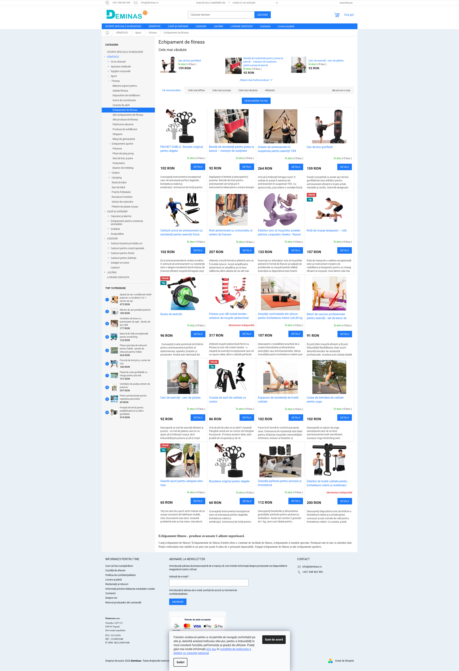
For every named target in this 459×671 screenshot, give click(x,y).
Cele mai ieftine (196, 90)
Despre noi (111, 597)
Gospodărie (117, 233)
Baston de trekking (123, 167)
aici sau (211, 649)
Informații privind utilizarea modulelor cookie (130, 588)
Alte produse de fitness (125, 119)
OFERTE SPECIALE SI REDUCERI (125, 51)
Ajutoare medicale (121, 66)
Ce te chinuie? (118, 61)
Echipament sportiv (122, 143)
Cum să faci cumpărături (210, 2)
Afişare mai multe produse (254, 80)
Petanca (117, 148)
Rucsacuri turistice (122, 196)
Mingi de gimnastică (124, 139)
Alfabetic (270, 90)
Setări (180, 662)
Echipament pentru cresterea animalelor (127, 223)
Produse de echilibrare (125, 129)
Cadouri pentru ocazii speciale (127, 248)
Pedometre (119, 163)
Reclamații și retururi (116, 584)
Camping (117, 177)
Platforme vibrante (123, 124)
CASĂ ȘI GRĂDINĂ (117, 211)
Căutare (262, 14)
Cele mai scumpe (221, 90)
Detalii (198, 166)
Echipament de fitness (125, 110)
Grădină (115, 229)
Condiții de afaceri (244, 2)
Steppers (117, 134)
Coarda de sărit (121, 105)
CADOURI (112, 238)
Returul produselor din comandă (123, 602)
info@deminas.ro (312, 566)
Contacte (110, 593)
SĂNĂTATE (113, 56)
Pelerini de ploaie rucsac (125, 206)
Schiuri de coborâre (122, 201)
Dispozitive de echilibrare (126, 95)
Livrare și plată (113, 579)
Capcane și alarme (121, 216)
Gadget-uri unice (120, 262)
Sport (114, 76)
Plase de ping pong (123, 153)
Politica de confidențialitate (120, 575)
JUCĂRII (112, 272)
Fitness (116, 81)
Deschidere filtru (256, 100)
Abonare (178, 601)
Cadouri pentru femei (122, 253)
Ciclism (116, 172)
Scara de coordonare (124, 100)
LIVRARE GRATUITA (118, 277)
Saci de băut (118, 187)
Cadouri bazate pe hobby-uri (126, 243)
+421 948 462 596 (312, 571)
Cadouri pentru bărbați (123, 258)
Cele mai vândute (248, 90)
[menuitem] (123, 26)
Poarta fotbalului (121, 192)
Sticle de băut (119, 182)
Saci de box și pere (123, 158)
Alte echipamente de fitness (128, 114)
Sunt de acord (274, 639)
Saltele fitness (120, 90)
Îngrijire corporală (120, 71)
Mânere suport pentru (125, 85)
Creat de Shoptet (344, 660)
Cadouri (115, 267)
